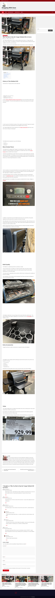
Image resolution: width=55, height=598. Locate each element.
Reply (6, 494)
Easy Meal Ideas (10, 12)
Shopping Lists (17, 12)
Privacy (16, 593)
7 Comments (12, 38)
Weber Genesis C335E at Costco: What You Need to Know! (7, 584)
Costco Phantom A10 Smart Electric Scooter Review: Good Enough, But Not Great (33, 584)
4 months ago (5, 586)
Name (4, 556)
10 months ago (31, 586)
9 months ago (18, 587)
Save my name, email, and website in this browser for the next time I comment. (17, 568)
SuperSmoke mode (10, 175)
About (22, 12)
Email (4, 560)
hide (7, 72)
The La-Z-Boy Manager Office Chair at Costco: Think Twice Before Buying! (46, 584)
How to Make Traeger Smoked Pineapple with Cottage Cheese (10, 470)
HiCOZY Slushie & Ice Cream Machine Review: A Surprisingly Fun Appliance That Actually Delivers (20, 585)
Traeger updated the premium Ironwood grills (13, 99)
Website (4, 564)
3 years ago (5, 38)
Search (50, 30)
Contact (16, 592)
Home (6, 12)
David (8, 38)
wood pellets (29, 316)
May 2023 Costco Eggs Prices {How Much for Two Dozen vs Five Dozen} (27, 470)
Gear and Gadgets (5, 35)
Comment (5, 545)
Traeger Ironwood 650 (24, 127)
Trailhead (4, 180)
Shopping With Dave (9, 8)
